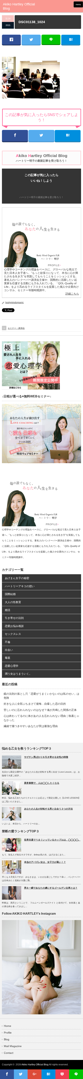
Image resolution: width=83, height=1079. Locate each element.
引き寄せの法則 (14, 617)
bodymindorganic (14, 302)
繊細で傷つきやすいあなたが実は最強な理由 (31, 726)
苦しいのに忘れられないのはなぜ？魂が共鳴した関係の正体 (40, 709)
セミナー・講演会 (16, 328)
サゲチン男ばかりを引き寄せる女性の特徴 (46, 757)
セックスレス (13, 633)
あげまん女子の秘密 (17, 578)
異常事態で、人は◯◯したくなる (41, 783)
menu (78, 4)
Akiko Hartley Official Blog (34, 1064)
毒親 (7, 657)
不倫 (7, 642)
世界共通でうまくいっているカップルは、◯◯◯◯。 (52, 839)
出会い (9, 649)
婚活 (7, 610)
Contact (8, 1052)
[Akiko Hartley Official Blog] (19, 6)
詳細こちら (72, 293)
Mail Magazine (13, 1046)
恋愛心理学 (11, 665)
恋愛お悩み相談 (14, 626)
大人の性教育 (13, 602)
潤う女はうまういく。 (18, 673)
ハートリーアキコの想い (20, 586)
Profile (8, 1032)
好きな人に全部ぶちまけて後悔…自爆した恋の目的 (35, 703)
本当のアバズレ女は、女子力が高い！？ (45, 862)
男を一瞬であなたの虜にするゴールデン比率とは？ (50, 888)
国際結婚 (10, 594)
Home (7, 1026)
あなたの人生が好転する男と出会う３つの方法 (48, 808)
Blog (6, 1039)
